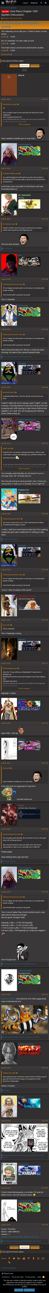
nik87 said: (7, 448)
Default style (8, 1273)
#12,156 (45, 994)
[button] (3, 2)
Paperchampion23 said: (11, 519)
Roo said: (6, 625)
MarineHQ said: (8, 392)
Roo (20, 255)
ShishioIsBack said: (10, 668)
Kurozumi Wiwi (25, 1201)
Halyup (21, 639)
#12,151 (45, 663)
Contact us (6, 1277)
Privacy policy (30, 1277)
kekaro (21, 739)
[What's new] (41, 2)
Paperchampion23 (27, 419)
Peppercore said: (9, 1073)
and (18, 357)
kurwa (21, 1097)
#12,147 (45, 443)
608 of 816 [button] (24, 65)
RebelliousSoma (25, 1044)
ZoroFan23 (23, 1164)
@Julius (13, 998)
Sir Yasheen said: (9, 224)
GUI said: (6, 768)
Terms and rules (17, 1277)
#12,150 (45, 620)
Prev (14, 65)
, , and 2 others (22, 1037)
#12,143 (45, 219)
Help (39, 1277)
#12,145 (45, 329)
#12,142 (45, 168)
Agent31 (22, 699)
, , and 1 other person (23, 1156)
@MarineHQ (17, 1236)
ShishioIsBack (24, 144)
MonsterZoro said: (10, 104)
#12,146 (45, 387)
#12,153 (45, 763)
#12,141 (45, 99)
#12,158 (45, 1121)
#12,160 (45, 1225)
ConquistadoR (25, 970)
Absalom (6, 18)
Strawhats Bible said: (10, 173)
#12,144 (45, 279)
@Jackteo (5, 998)
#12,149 (45, 570)
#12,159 (45, 1188)
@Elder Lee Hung (31, 1236)
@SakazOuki (6, 1236)
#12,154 (45, 829)
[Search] (45, 2)
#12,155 (45, 892)
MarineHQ (23, 305)
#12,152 (45, 723)
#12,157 (45, 1068)
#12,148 (45, 514)
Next (35, 65)
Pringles (22, 363)
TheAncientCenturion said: (13, 284)
